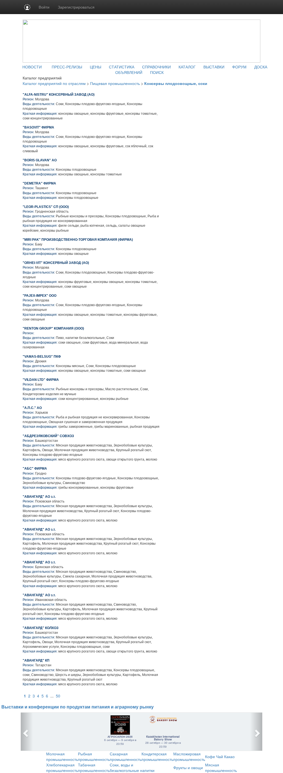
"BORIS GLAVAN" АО (40, 160)
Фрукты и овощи (188, 767)
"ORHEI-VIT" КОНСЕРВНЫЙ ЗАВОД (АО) (56, 263)
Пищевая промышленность (115, 83)
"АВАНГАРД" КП (36, 660)
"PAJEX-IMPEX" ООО (39, 296)
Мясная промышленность (221, 767)
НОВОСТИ (32, 66)
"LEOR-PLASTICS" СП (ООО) (46, 207)
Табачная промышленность (94, 767)
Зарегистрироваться (76, 7)
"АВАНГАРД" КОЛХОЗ (41, 628)
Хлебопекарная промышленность (62, 767)
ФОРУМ (239, 66)
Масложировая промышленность (189, 756)
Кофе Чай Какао (220, 756)
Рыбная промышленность (94, 756)
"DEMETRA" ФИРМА (39, 183)
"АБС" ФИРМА (35, 468)
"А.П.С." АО (32, 408)
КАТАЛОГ (187, 66)
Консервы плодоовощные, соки (175, 83)
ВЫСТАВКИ (213, 66)
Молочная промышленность (62, 756)
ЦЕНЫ (95, 66)
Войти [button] (44, 7)
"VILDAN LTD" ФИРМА (41, 380)
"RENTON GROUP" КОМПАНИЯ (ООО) (53, 328)
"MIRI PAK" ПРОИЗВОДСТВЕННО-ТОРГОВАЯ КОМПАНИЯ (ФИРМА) (78, 240)
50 (58, 696)
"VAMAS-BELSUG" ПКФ (42, 357)
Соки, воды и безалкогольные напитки (132, 767)
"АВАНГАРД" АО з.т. (39, 497)
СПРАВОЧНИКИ (156, 66)
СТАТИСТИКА (121, 66)
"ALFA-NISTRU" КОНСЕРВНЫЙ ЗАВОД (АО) (59, 95)
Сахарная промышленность (126, 756)
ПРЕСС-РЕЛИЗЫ (67, 66)
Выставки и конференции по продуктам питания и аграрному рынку (77, 707)
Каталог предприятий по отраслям (54, 83)
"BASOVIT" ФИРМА (38, 127)
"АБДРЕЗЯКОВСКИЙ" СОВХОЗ (48, 436)
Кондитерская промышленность (157, 756)
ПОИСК (157, 72)
